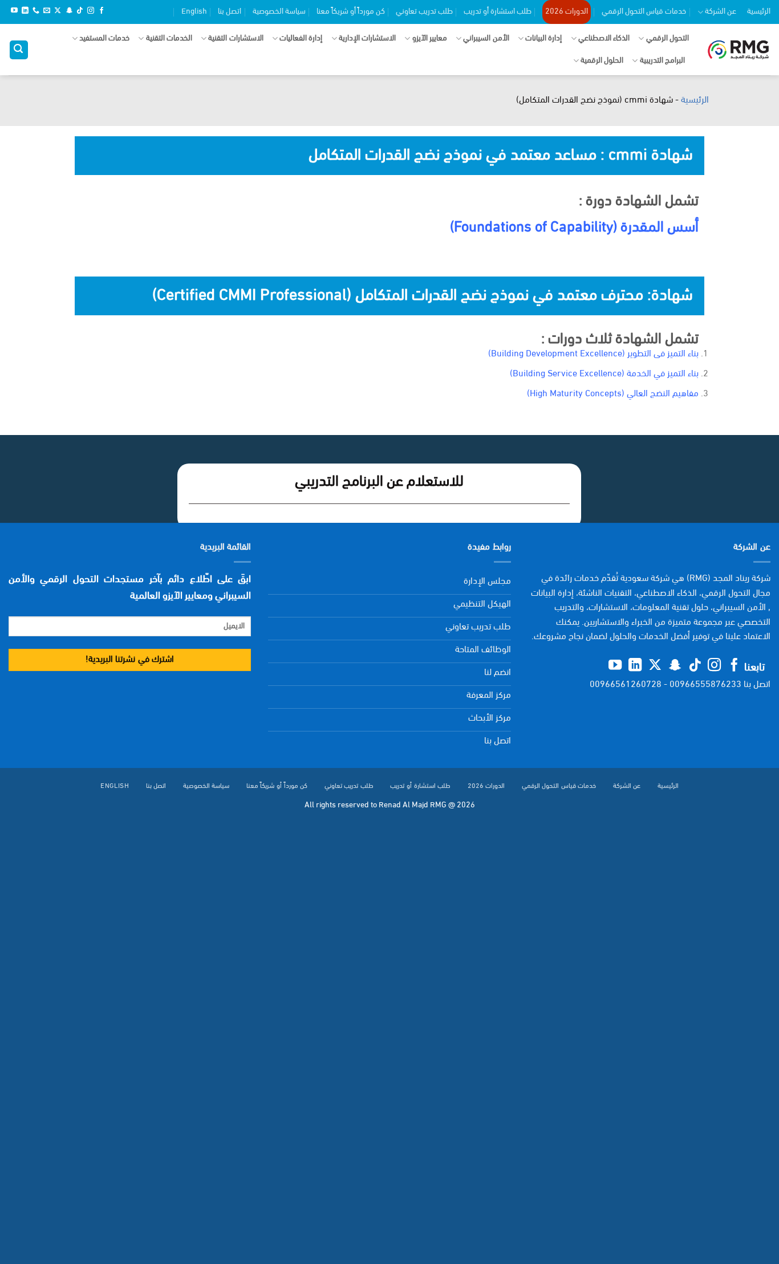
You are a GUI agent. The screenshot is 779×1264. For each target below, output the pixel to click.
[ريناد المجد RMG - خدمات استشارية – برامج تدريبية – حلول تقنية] (738, 50)
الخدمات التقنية (169, 38)
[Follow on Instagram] (90, 11)
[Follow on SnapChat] (69, 11)
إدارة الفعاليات (300, 38)
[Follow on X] (57, 11)
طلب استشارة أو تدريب (497, 11)
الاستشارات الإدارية (367, 38)
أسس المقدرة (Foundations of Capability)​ (574, 228)
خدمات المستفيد (104, 38)
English (194, 11)
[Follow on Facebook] (101, 11)
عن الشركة (720, 11)
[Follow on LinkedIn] (25, 11)
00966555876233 (705, 684)
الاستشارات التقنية (235, 38)
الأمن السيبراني (486, 38)
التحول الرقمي (667, 38)
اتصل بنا (229, 11)
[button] (19, 49)
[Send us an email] (46, 11)
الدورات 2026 (566, 11)
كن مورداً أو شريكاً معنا (351, 11)
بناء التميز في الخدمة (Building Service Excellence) (604, 374)
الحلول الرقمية (602, 60)
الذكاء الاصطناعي (604, 38)
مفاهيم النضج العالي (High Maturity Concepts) (613, 394)
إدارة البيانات (543, 38)
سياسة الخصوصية (279, 11)
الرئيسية (758, 11)
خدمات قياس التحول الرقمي (644, 11)
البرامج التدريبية (662, 60)
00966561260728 (626, 684)
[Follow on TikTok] (79, 11)
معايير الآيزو (429, 38)
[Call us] (36, 11)
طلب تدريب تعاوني (424, 11)
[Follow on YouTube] (14, 11)
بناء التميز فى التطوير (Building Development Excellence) (593, 354)
